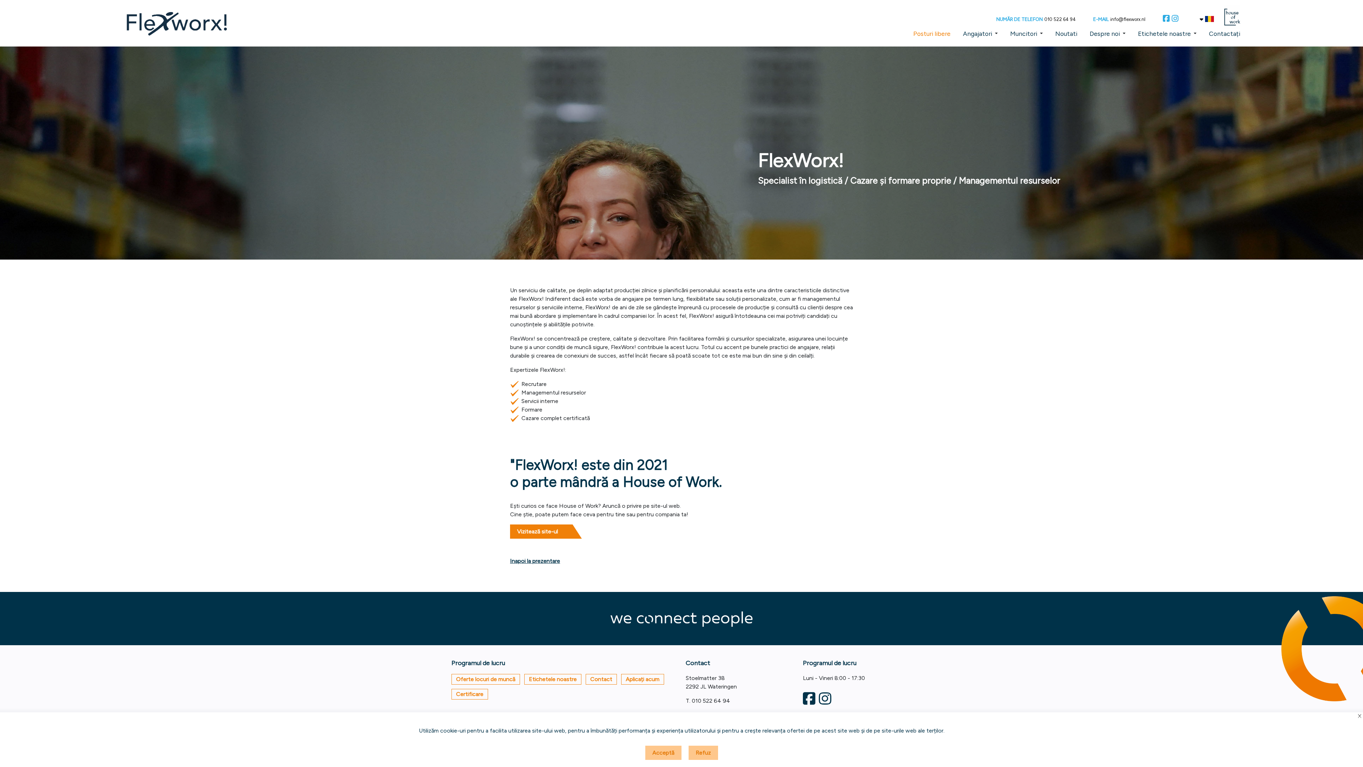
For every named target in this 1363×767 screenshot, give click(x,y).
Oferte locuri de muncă (485, 679)
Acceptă (663, 752)
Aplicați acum (642, 679)
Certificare (469, 694)
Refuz (703, 752)
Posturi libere (932, 33)
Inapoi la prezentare (535, 560)
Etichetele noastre (1164, 33)
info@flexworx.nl (1127, 19)
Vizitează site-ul (537, 531)
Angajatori (977, 33)
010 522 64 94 (1060, 19)
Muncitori (1023, 33)
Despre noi (1105, 33)
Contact (601, 679)
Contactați (1224, 33)
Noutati (1066, 33)
